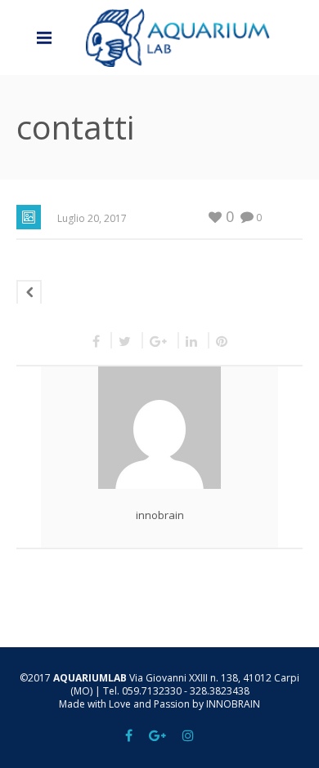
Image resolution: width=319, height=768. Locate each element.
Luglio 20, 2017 (92, 218)
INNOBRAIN (233, 704)
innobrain (160, 515)
